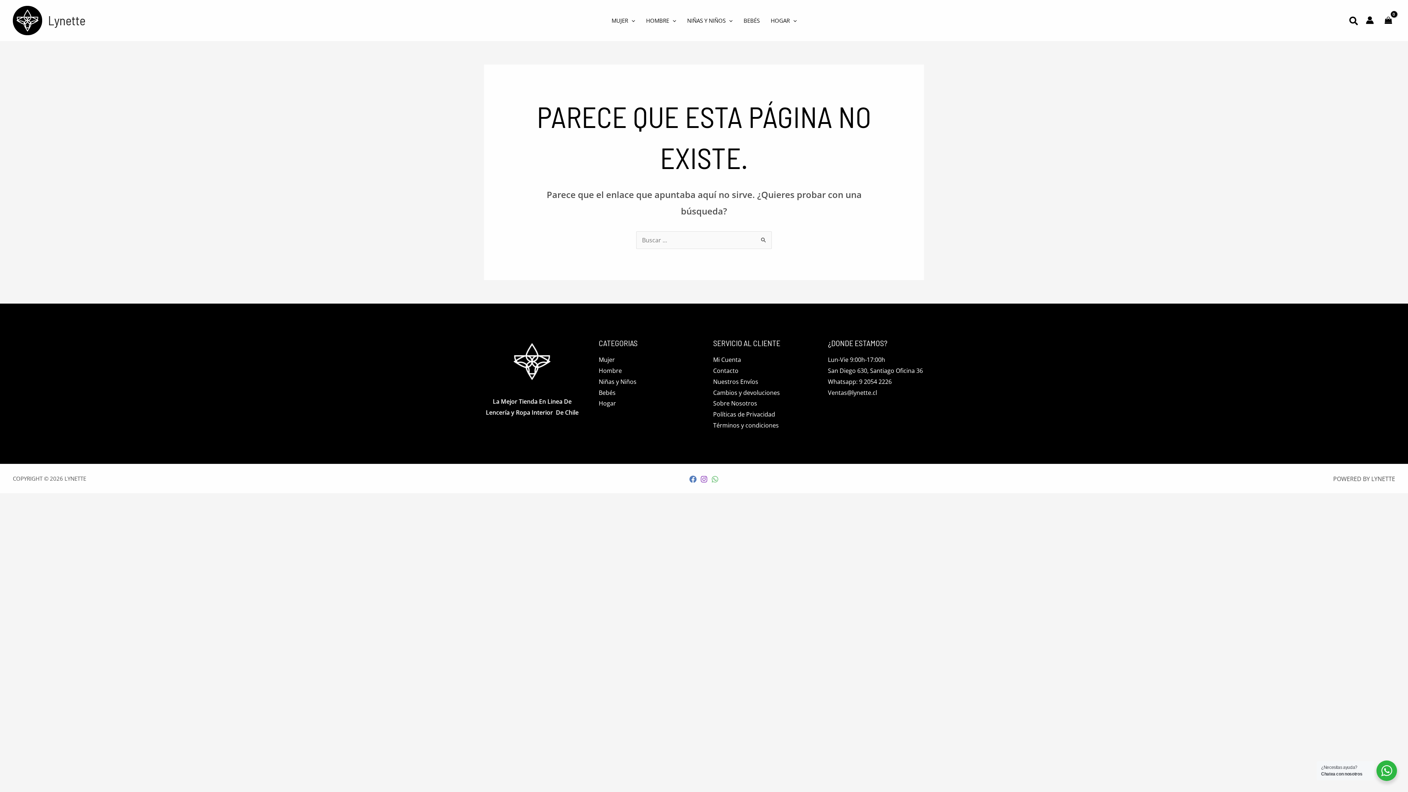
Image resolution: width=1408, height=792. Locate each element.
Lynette (66, 20)
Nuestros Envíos (735, 382)
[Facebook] (693, 479)
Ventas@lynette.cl (852, 393)
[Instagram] (704, 479)
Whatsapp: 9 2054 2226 (860, 382)
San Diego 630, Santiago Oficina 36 (875, 371)
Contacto (725, 371)
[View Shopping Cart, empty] (1388, 20)
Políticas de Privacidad (744, 414)
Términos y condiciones (746, 425)
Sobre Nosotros (735, 403)
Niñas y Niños (618, 382)
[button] (1353, 22)
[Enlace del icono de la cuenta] (1370, 20)
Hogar (607, 403)
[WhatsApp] (715, 479)
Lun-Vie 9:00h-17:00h (856, 360)
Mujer (607, 360)
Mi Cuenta (727, 360)
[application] (631, 20)
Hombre (610, 371)
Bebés (607, 393)
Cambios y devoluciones (746, 393)
